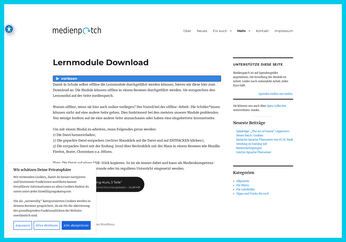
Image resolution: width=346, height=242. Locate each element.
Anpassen (22, 225)
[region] (52, 198)
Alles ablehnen (47, 225)
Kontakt (262, 31)
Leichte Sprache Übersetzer (253, 152)
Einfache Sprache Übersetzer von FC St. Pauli (264, 139)
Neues (202, 31)
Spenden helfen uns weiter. (275, 94)
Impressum (284, 31)
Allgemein (242, 181)
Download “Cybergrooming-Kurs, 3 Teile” (98, 184)
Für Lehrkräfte (245, 189)
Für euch (220, 31)
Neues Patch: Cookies (249, 135)
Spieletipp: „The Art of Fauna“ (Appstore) (262, 131)
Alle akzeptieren (76, 225)
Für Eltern (242, 185)
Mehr (241, 31)
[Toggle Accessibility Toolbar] (9, 29)
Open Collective (276, 106)
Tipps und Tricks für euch (252, 193)
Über (187, 31)
